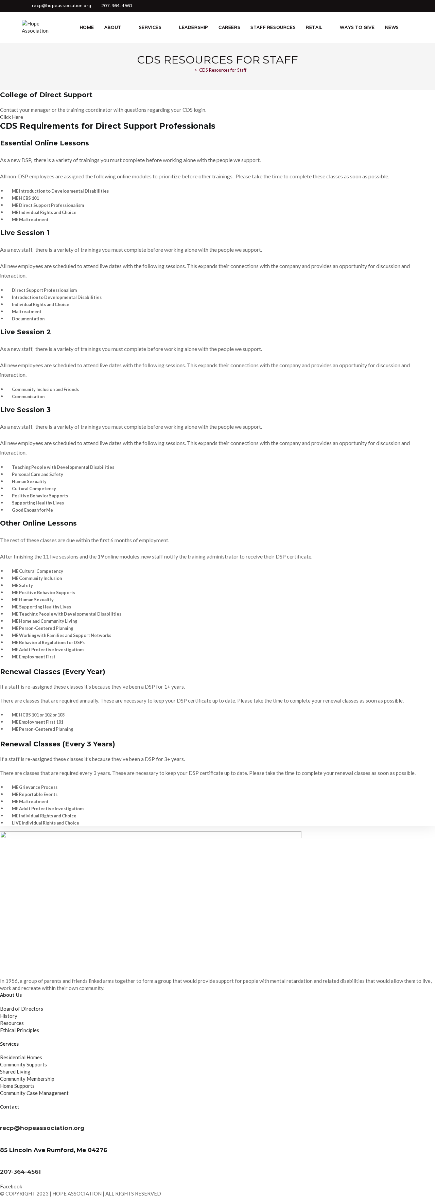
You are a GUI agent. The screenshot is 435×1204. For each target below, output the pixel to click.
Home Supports (17, 1086)
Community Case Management (34, 1093)
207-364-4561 (117, 5)
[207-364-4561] (2, 1164)
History (8, 1016)
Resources (12, 1023)
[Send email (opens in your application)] (409, 5)
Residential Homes (21, 1057)
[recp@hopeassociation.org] (2, 1120)
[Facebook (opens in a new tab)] (399, 5)
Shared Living (15, 1071)
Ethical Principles (19, 1030)
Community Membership (27, 1079)
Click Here (11, 117)
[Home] (190, 70)
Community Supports (23, 1064)
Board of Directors (21, 1009)
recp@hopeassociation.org (61, 5)
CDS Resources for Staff (222, 70)
